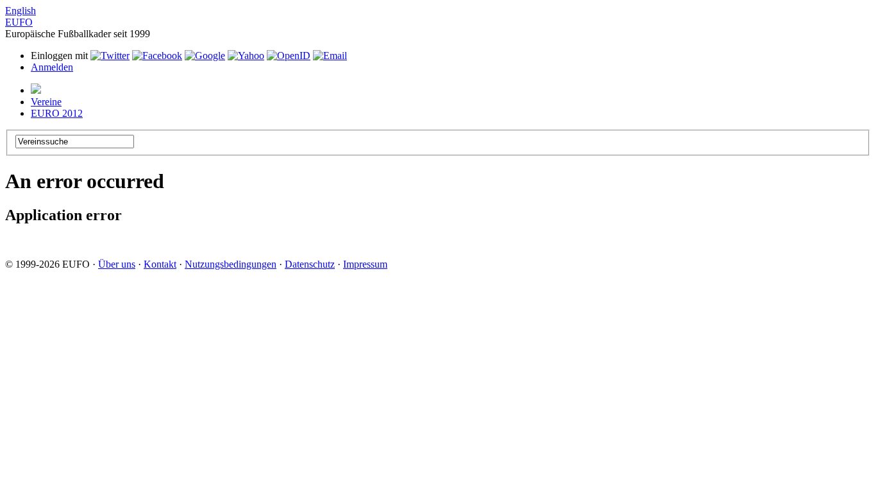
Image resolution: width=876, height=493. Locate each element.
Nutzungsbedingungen (230, 264)
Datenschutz (310, 264)
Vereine (46, 101)
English (20, 10)
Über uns (116, 264)
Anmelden (52, 67)
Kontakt (160, 264)
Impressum (365, 264)
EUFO (19, 22)
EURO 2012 (57, 113)
